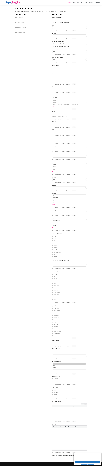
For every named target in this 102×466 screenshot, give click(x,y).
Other (55, 335)
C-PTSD (55, 274)
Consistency (56, 313)
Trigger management (57, 331)
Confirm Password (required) (20, 32)
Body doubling (56, 308)
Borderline (55, 281)
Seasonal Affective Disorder (58, 287)
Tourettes (55, 256)
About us (91, 2)
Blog (82, 2)
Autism (55, 238)
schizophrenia (56, 294)
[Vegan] (69, 224)
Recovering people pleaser (58, 297)
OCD (54, 250)
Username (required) (19, 17)
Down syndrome (56, 249)
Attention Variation (57, 306)
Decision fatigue (56, 315)
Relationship (56, 392)
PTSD (55, 272)
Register (69, 2)
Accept (87, 461)
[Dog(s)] (69, 166)
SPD (54, 254)
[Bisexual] (69, 100)
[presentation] (53, 406)
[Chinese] (69, 199)
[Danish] (69, 201)
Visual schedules (57, 333)
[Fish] (69, 169)
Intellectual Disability (57, 252)
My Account (97, 2)
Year (53, 78)
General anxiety (56, 285)
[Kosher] (69, 225)
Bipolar (55, 240)
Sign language (56, 329)
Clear (53, 106)
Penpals (55, 394)
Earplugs (55, 319)
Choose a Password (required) (20, 27)
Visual (82, 404)
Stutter (55, 299)
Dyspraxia (55, 247)
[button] (99, 453)
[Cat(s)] (69, 168)
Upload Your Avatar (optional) (59, 455)
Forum (86, 2)
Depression (56, 243)
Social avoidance (57, 292)
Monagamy (56, 378)
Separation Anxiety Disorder (59, 288)
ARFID (55, 236)
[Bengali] (69, 195)
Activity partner (56, 390)
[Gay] (69, 99)
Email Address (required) (19, 22)
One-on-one (56, 324)
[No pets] (69, 164)
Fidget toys (56, 320)
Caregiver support (57, 310)
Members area (76, 2)
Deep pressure (56, 317)
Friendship (55, 388)
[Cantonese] (69, 197)
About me (54, 424)
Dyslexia (55, 245)
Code (85, 404)
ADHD (55, 234)
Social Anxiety (56, 290)
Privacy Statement (91, 464)
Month (53, 73)
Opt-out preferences (84, 464)
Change (74, 30)
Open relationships (57, 381)
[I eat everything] (69, 220)
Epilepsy (55, 283)
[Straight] (69, 97)
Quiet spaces (56, 326)
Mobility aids (56, 322)
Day (53, 68)
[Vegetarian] (69, 222)
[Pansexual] (69, 102)
